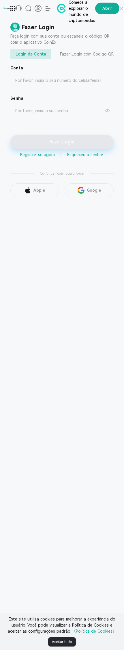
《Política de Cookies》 (94, 631)
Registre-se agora (37, 154)
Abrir (107, 8)
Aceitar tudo (62, 642)
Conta (16, 68)
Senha (16, 98)
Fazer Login (62, 142)
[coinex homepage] (6, 8)
